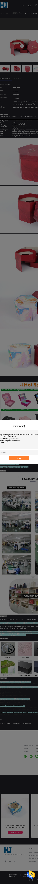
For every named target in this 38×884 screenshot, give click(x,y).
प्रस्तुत (19, 458)
